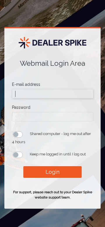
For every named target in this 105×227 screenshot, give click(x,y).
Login (53, 172)
